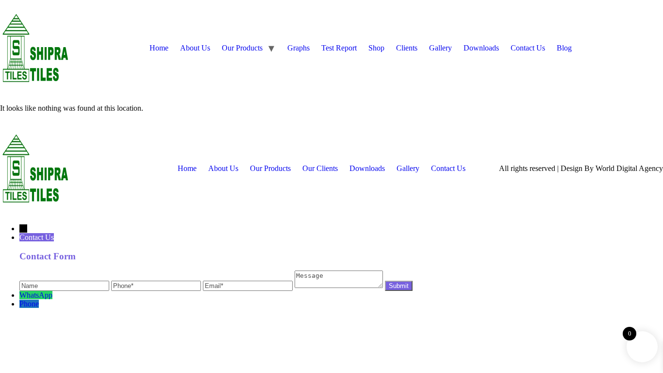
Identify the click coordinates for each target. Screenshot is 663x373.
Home (158, 48)
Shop (376, 48)
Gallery (440, 48)
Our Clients (320, 168)
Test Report (339, 48)
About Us (195, 48)
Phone (29, 304)
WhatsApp (35, 295)
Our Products (242, 48)
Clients (406, 48)
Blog (564, 48)
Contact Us (528, 48)
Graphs (298, 48)
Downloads (481, 48)
